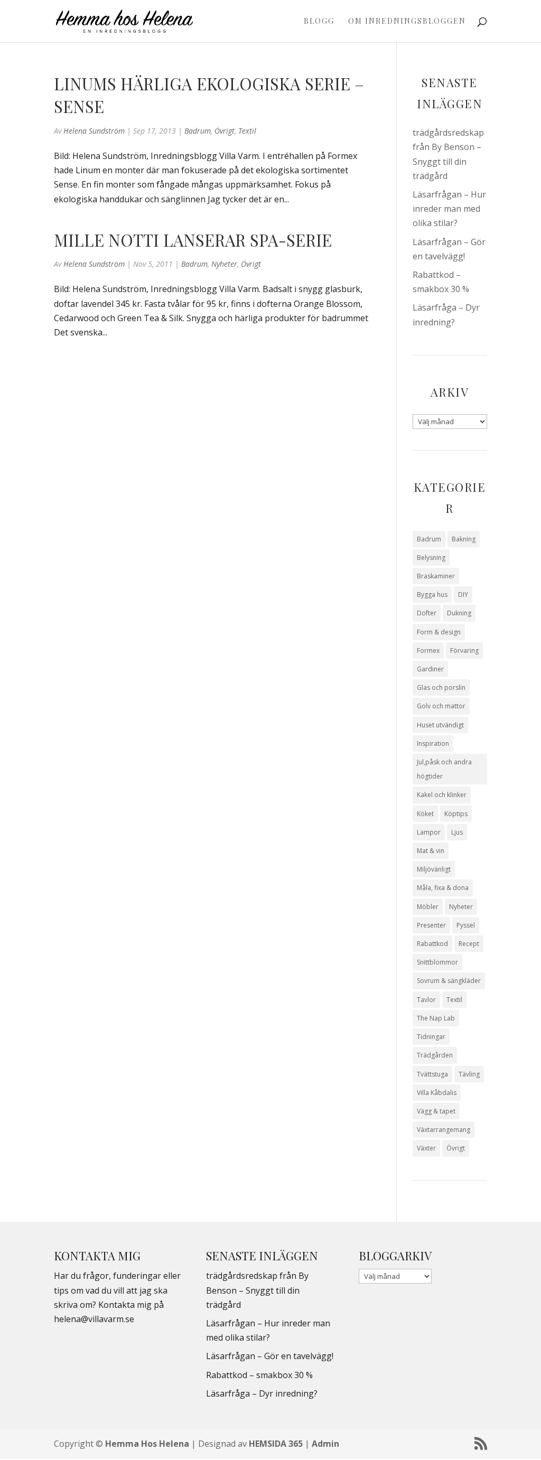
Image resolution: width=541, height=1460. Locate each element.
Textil (247, 131)
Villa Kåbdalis (436, 1092)
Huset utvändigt (440, 724)
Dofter (426, 613)
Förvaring (464, 650)
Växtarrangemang (443, 1129)
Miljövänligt (434, 869)
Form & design (439, 632)
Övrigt (224, 131)
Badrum (197, 131)
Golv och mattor (441, 705)
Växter (426, 1148)
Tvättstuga (432, 1074)
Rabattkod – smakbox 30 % (259, 1375)
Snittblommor (437, 962)
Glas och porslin (441, 687)
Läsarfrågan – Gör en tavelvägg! (269, 1356)
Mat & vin (430, 850)
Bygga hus (432, 594)
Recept (469, 943)
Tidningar (431, 1036)
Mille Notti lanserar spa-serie (193, 240)
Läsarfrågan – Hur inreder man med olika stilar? (449, 209)
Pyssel (465, 925)
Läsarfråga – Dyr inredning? (262, 1393)
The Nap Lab (436, 1018)
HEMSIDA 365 (276, 1443)
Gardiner (430, 669)
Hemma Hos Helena (147, 1443)
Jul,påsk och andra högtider (444, 769)
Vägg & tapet (436, 1111)
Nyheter (224, 264)
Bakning (463, 539)
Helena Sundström (94, 131)
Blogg (319, 21)
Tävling (469, 1074)
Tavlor (426, 999)
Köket (425, 813)
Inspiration (433, 743)
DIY (463, 594)
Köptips (456, 813)
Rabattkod (432, 943)
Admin (325, 1443)
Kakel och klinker (442, 794)
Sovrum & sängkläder (449, 980)
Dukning (459, 613)
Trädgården (435, 1055)
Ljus (457, 832)
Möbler (428, 906)
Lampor (429, 832)
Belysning (431, 557)
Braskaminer (436, 576)
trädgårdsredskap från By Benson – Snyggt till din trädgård (257, 1290)
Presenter (431, 925)
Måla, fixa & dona (443, 887)
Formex (428, 650)
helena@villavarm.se (94, 1319)
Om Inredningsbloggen (407, 21)
